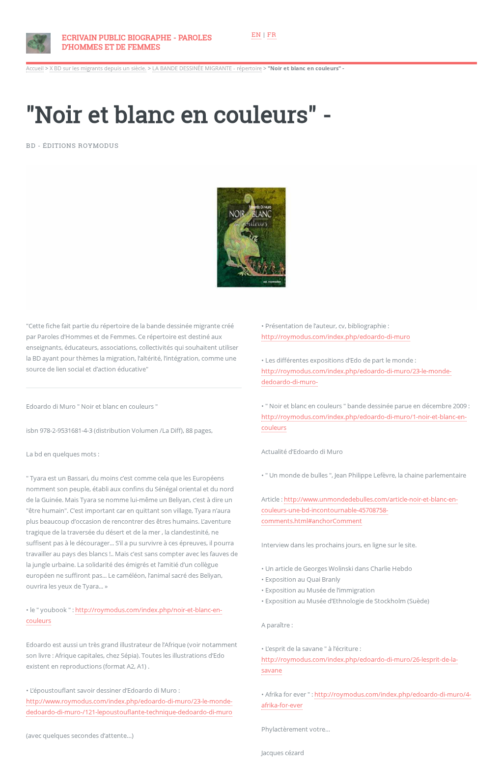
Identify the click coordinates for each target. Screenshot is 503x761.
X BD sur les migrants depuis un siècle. (98, 68)
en (256, 34)
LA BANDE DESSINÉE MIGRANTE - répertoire (207, 68)
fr (272, 34)
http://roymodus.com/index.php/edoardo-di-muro (335, 336)
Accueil (35, 68)
